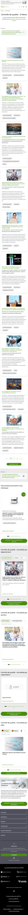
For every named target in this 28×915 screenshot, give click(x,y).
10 (20, 536)
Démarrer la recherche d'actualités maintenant (14, 803)
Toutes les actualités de (13, 773)
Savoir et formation (6, 830)
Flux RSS (3, 835)
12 (20, 706)
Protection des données (14, 911)
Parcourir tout (14, 464)
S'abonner (14, 855)
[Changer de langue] (23, 7)
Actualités (3, 812)
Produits (3, 821)
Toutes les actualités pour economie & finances (14, 603)
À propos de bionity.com (14, 901)
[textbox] (14, 624)
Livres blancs (4, 826)
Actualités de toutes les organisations (14, 713)
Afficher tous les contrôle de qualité (14, 540)
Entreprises (4, 817)
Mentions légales (7, 909)
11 (19, 706)
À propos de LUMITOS (13, 898)
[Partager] (21, 7)
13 (21, 706)
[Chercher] (19, 7)
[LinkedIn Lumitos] (14, 891)
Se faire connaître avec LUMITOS (13, 896)
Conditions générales (18, 909)
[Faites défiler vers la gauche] (23, 558)
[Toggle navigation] (26, 7)
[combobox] (14, 624)
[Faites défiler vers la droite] (25, 558)
